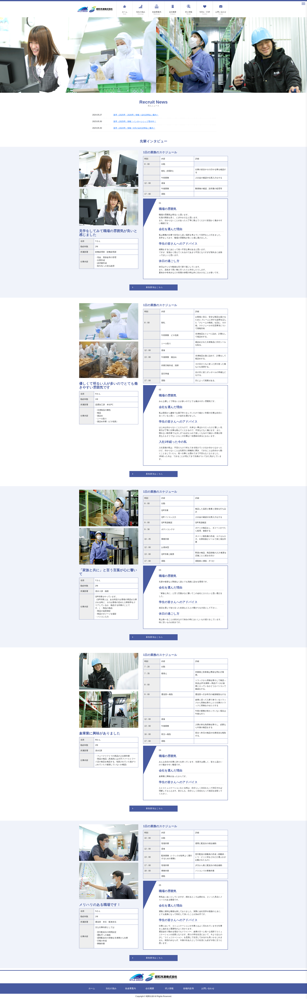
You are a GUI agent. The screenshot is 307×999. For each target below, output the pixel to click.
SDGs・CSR (204, 13)
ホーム (124, 13)
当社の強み (140, 13)
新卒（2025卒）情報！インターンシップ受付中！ (134, 121)
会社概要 (172, 13)
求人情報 (188, 13)
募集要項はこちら (154, 287)
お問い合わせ (220, 13)
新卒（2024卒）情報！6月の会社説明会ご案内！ (134, 128)
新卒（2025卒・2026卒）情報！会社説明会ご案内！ (136, 115)
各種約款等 (188, 988)
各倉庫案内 (156, 13)
